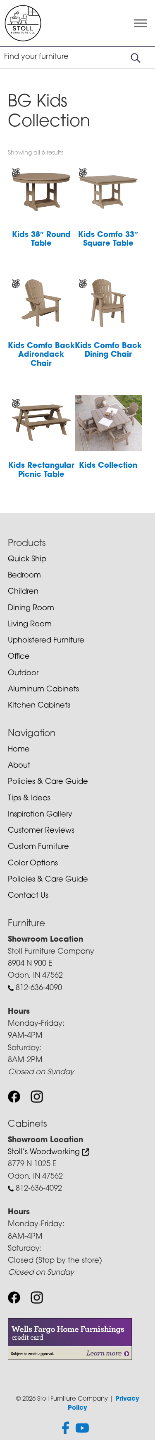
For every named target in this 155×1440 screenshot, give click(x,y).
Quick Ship (27, 559)
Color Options (33, 863)
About (19, 766)
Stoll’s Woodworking (45, 1152)
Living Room (30, 624)
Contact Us (28, 896)
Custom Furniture (38, 847)
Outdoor (23, 673)
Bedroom (24, 576)
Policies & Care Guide (48, 782)
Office (19, 657)
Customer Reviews (41, 831)
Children (23, 592)
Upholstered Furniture (46, 641)
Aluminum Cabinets (43, 689)
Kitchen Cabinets (39, 706)
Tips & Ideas (29, 798)
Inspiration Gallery (40, 815)
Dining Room (31, 608)
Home (19, 750)
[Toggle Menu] (140, 23)
